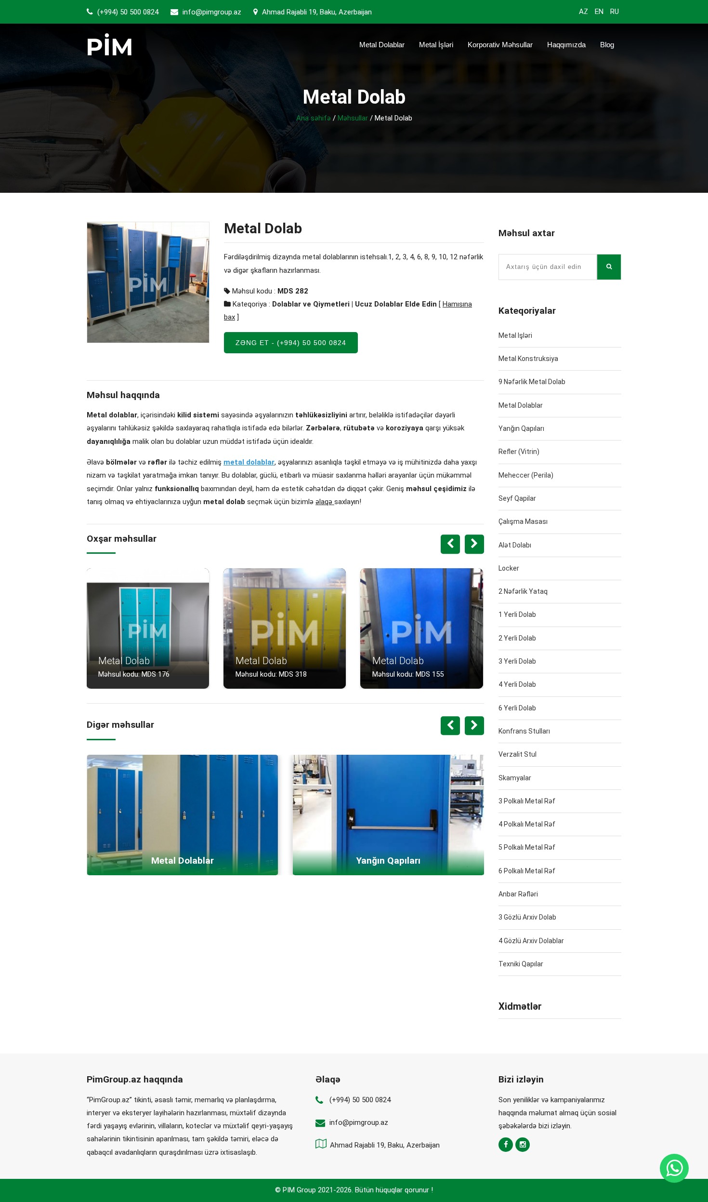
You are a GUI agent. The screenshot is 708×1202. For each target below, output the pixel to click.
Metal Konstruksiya (528, 358)
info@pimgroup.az (212, 12)
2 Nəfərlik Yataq (523, 591)
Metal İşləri (436, 44)
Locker (508, 568)
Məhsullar (353, 118)
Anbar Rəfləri (518, 894)
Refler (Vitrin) (518, 451)
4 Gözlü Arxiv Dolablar (531, 941)
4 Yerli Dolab (517, 684)
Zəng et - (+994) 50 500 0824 (291, 343)
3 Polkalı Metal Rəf (526, 801)
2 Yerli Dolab (517, 638)
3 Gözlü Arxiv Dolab (527, 917)
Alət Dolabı (514, 545)
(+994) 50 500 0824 (126, 12)
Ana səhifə (313, 118)
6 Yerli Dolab (517, 708)
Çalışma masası (523, 521)
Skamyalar (514, 778)
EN (599, 11)
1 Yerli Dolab (517, 614)
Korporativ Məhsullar (500, 44)
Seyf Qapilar (517, 498)
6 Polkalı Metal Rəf (526, 871)
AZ (583, 11)
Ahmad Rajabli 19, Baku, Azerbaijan (316, 12)
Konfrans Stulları (524, 731)
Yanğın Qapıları (521, 428)
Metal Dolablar (382, 44)
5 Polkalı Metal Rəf (526, 847)
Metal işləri (515, 335)
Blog (607, 44)
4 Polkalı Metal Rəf (526, 824)
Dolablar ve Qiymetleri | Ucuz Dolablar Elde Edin (354, 304)
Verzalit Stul (517, 754)
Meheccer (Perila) (525, 475)
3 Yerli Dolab (517, 661)
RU (614, 11)
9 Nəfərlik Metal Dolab (531, 382)
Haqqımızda (566, 44)
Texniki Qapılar (520, 964)
